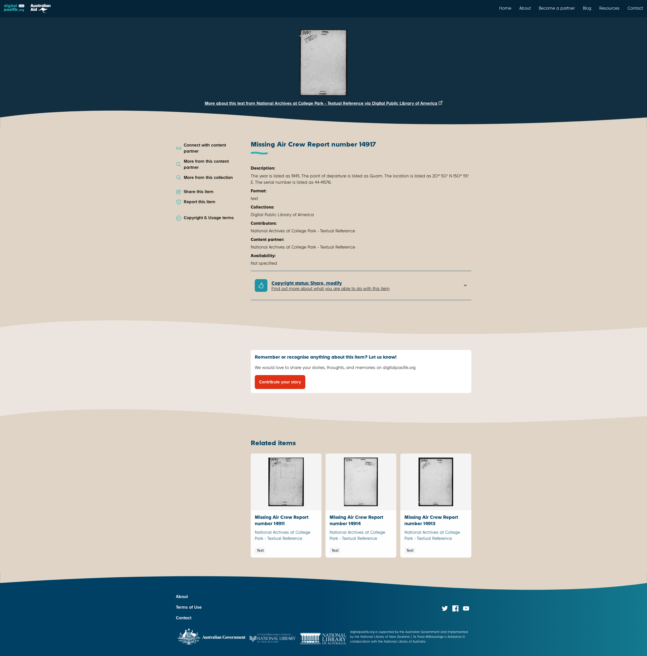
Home (505, 8)
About (525, 8)
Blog (587, 8)
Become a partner (557, 8)
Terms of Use (189, 607)
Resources (609, 8)
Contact (635, 8)
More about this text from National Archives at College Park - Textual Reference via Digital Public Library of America (321, 103)
